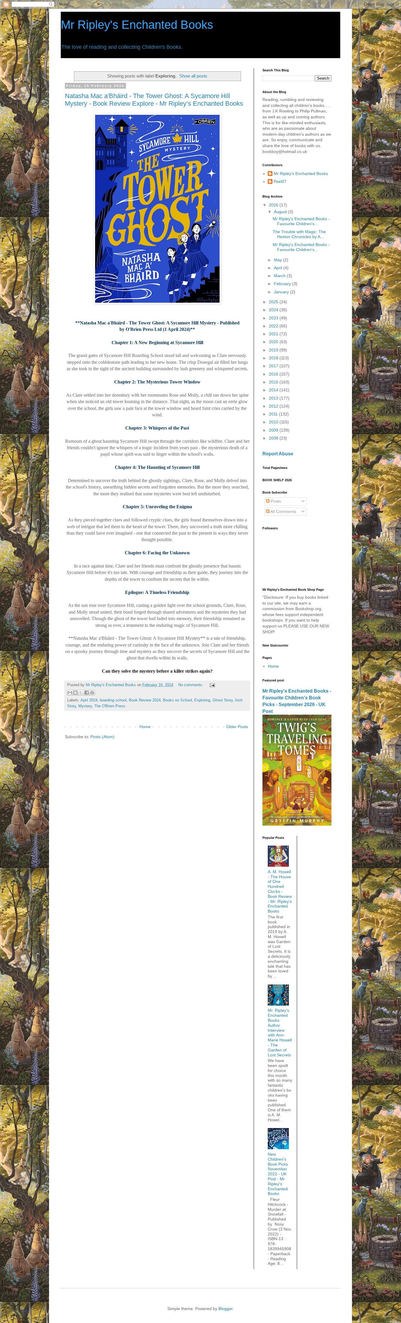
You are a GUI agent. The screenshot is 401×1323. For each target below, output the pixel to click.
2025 (274, 301)
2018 (274, 358)
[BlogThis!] (75, 693)
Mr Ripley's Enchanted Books (137, 24)
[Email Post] (211, 685)
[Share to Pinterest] (92, 693)
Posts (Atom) (102, 736)
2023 (274, 318)
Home (145, 726)
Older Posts (237, 726)
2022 (274, 326)
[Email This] (70, 693)
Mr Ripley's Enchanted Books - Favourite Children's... (301, 221)
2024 (274, 309)
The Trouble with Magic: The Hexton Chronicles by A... (299, 234)
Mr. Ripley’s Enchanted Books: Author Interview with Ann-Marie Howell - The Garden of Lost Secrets (280, 1032)
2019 (274, 350)
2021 (274, 333)
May (278, 259)
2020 (274, 341)
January (282, 291)
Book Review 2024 (145, 700)
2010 (274, 422)
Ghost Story (223, 700)
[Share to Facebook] (87, 693)
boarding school (113, 700)
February (283, 283)
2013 (274, 398)
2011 (274, 414)
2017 (274, 365)
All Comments (282, 511)
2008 (274, 438)
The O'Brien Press (109, 706)
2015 (274, 382)
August (281, 211)
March (280, 275)
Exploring (202, 700)
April (278, 267)
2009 (274, 430)
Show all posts (193, 75)
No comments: (191, 685)
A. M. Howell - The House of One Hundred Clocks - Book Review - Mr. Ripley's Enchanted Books (280, 891)
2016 (274, 374)
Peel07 (280, 181)
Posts (275, 501)
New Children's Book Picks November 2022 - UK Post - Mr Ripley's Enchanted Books (278, 1174)
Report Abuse (277, 453)
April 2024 (88, 700)
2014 (274, 390)
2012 (274, 406)
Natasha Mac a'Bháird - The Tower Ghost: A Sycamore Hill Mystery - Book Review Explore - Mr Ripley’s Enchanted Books (154, 99)
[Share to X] (81, 693)
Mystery (85, 706)
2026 (274, 205)
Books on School (177, 700)
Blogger (225, 1308)
